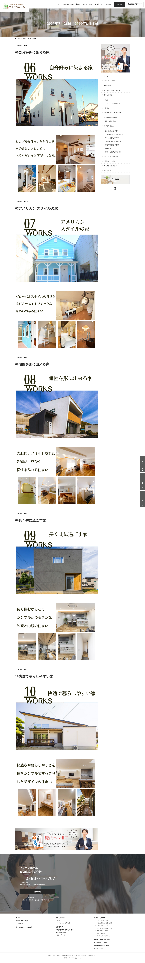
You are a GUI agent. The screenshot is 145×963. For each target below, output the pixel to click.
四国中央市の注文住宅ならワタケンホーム (74, 955)
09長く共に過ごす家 (30, 520)
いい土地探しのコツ (112, 138)
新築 (106, 100)
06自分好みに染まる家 (32, 52)
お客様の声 (107, 108)
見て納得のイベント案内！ (112, 90)
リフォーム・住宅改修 (112, 103)
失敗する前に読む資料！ (112, 156)
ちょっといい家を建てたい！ (115, 141)
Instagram (115, 188)
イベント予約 (142, 463)
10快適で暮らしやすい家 (34, 676)
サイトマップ (108, 170)
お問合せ (37, 891)
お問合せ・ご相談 (109, 161)
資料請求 (142, 498)
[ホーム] (15, 39)
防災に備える (109, 148)
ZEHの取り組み (110, 121)
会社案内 (108, 85)
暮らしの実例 (108, 95)
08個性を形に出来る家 (32, 364)
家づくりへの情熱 (109, 80)
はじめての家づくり (112, 131)
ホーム (106, 76)
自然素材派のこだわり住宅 (112, 113)
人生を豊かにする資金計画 (114, 134)
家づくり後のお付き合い (113, 152)
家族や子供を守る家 (112, 145)
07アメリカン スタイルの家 (36, 208)
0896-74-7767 (40, 878)
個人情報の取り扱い (110, 166)
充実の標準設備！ (111, 117)
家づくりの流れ (109, 126)
